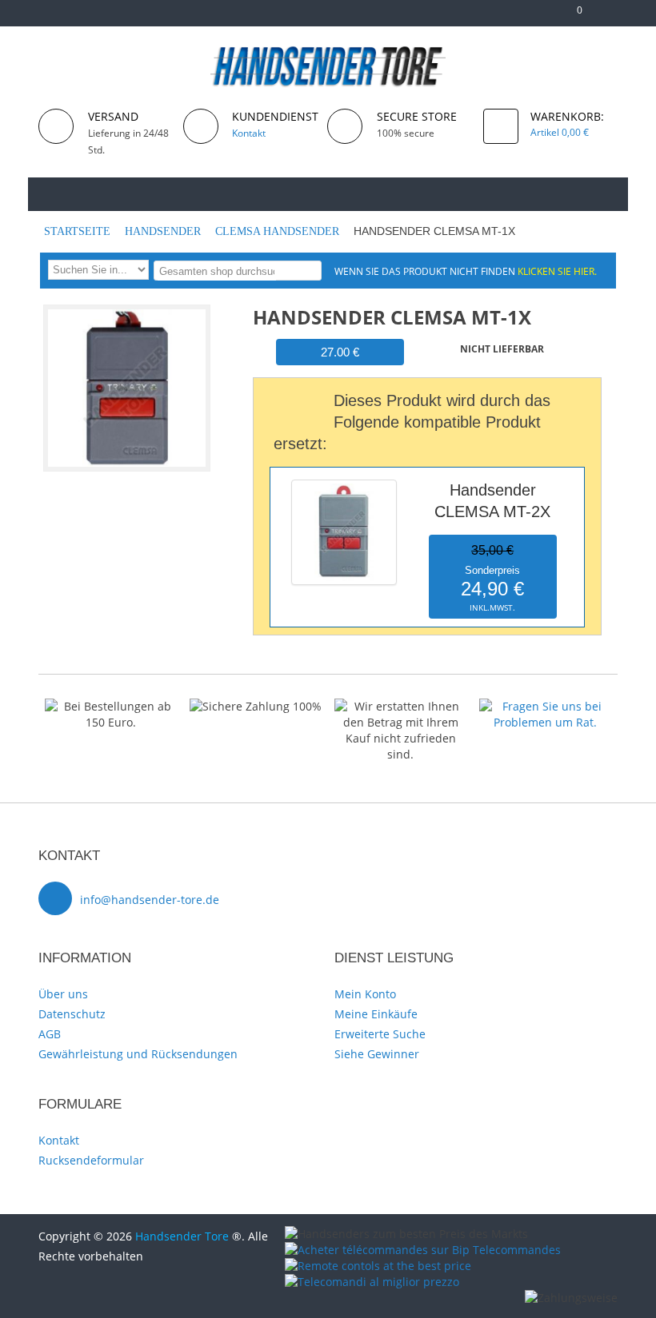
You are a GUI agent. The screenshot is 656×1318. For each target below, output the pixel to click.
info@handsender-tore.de (149, 899)
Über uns (63, 993)
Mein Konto (365, 993)
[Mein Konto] (520, 16)
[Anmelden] (610, 16)
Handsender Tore (182, 1236)
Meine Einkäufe (376, 1013)
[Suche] (307, 269)
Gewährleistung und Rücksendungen (138, 1053)
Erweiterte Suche (380, 1033)
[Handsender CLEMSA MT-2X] (344, 483)
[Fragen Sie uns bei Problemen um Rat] (545, 706)
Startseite (79, 231)
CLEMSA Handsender (278, 231)
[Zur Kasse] (546, 16)
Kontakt (58, 1140)
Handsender (164, 231)
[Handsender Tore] (328, 66)
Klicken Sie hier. (557, 271)
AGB (49, 1033)
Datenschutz (72, 1013)
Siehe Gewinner (376, 1053)
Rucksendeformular (91, 1160)
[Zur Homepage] (60, 193)
